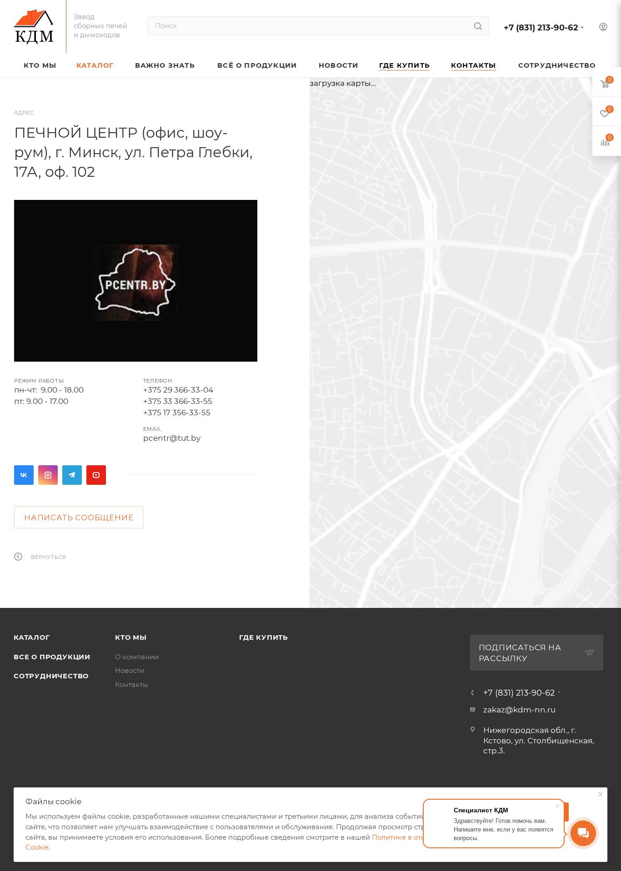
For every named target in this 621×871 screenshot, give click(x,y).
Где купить (263, 637)
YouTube (96, 475)
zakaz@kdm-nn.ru (519, 709)
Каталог (32, 637)
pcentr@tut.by (171, 438)
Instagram (48, 475)
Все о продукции (52, 657)
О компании (137, 657)
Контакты (131, 685)
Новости (129, 671)
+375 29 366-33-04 (178, 389)
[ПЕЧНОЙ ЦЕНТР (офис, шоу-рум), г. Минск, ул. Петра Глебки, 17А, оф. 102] (135, 281)
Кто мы (131, 637)
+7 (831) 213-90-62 (541, 27)
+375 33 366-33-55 (177, 401)
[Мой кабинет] (603, 28)
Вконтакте (24, 475)
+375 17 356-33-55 (176, 412)
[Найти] (478, 25)
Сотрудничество (51, 676)
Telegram (72, 475)
